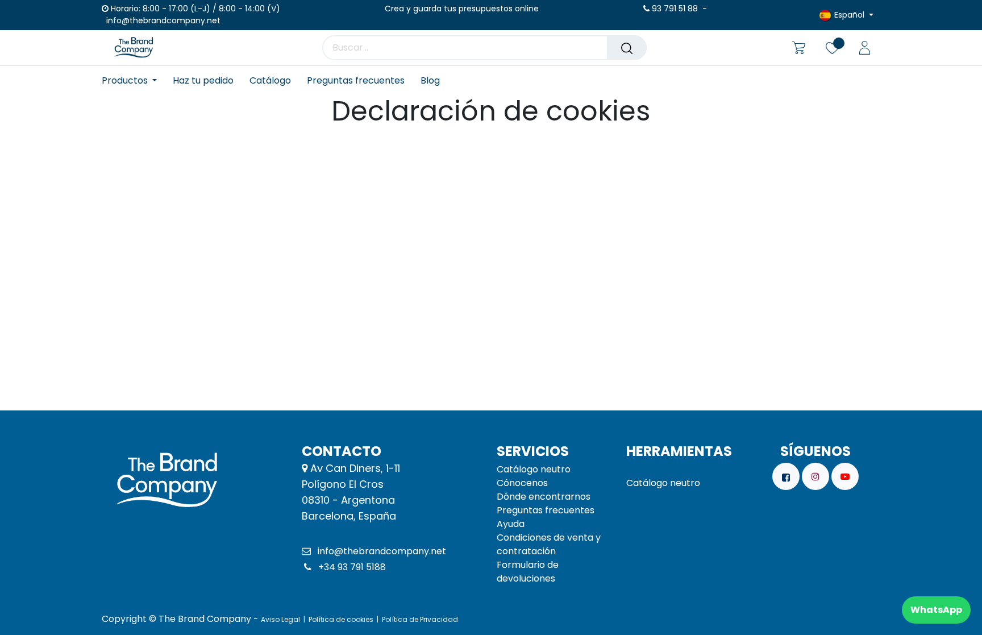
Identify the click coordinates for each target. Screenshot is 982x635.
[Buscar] (627, 47)
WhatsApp (936, 609)
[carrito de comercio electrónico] (798, 48)
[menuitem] (133, 80)
